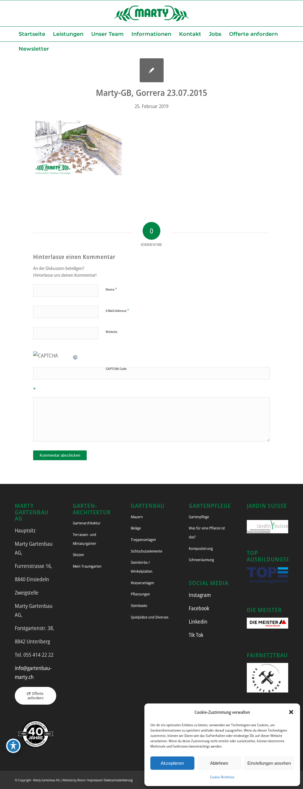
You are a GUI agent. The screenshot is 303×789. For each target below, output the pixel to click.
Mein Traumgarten (87, 566)
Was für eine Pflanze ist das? (207, 532)
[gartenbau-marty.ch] (151, 13)
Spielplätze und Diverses (149, 617)
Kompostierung (201, 548)
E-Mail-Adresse (117, 310)
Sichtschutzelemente (146, 551)
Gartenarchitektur (87, 523)
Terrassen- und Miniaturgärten (84, 539)
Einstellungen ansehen (269, 763)
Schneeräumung (201, 559)
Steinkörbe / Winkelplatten (141, 567)
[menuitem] (32, 34)
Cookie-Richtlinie (222, 777)
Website (111, 331)
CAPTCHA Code (116, 368)
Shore (81, 780)
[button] (291, 712)
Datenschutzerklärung (118, 780)
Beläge (136, 528)
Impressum (94, 780)
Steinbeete (139, 605)
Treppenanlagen (143, 539)
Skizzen (78, 554)
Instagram (200, 594)
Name (111, 289)
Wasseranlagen (142, 582)
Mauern (137, 516)
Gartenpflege (199, 516)
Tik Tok (196, 634)
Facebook (199, 608)
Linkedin (198, 621)
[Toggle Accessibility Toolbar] (13, 746)
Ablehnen (219, 763)
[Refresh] (75, 355)
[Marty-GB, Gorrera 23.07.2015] (152, 70)
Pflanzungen (140, 594)
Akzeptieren (172, 763)
